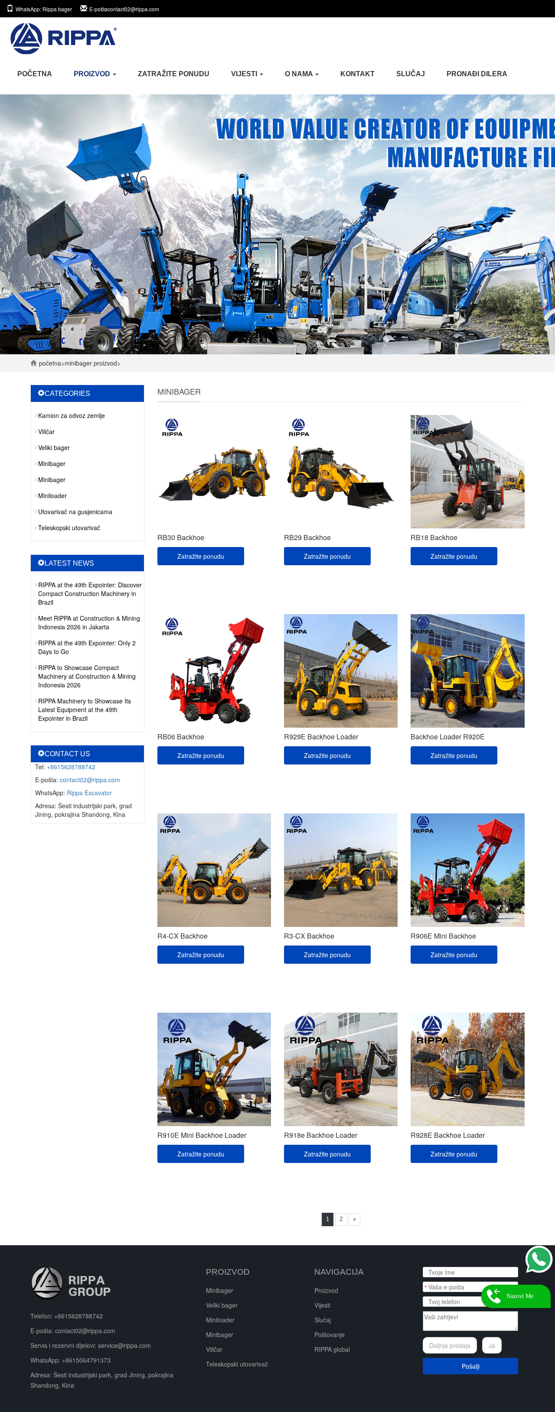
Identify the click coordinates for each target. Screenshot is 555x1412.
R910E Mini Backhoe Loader (201, 1135)
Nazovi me (519, 1296)
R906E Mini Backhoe (443, 936)
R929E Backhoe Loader (321, 737)
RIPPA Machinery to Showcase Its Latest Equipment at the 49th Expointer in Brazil (84, 709)
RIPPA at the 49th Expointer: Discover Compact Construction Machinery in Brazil (90, 593)
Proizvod (326, 1290)
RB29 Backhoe (307, 537)
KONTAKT (357, 74)
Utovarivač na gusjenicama (75, 511)
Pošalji (471, 1366)
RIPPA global (332, 1349)
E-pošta (124, 9)
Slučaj (322, 1319)
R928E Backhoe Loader (448, 1135)
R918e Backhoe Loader (320, 1135)
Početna (34, 74)
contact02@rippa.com (90, 779)
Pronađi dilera (477, 74)
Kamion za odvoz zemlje (71, 415)
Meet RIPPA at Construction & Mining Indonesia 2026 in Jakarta (89, 622)
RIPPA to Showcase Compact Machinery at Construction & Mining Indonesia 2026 (87, 676)
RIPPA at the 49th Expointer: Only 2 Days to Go (87, 647)
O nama (299, 74)
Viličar (46, 431)
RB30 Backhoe (180, 537)
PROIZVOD (93, 74)
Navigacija (339, 1271)
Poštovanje (329, 1334)
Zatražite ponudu (173, 74)
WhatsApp (44, 9)
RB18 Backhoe (434, 537)
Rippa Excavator (89, 792)
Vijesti (322, 1305)
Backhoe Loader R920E (448, 737)
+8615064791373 (86, 1360)
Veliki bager (54, 447)
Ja (492, 1345)
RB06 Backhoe (180, 737)
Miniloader (52, 495)
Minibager (78, 363)
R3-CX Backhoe (309, 936)
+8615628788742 (71, 766)
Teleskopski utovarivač (69, 527)
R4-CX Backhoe (182, 936)
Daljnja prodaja (449, 1345)
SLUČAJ (410, 74)
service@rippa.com (124, 1345)
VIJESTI (245, 74)
